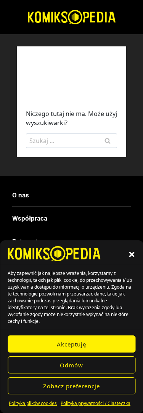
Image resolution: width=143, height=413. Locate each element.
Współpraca (29, 218)
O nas (20, 195)
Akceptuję (71, 344)
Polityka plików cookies (33, 403)
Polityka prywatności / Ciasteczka (95, 403)
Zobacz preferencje (71, 386)
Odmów (71, 365)
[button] (131, 253)
